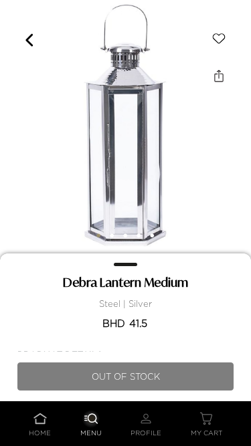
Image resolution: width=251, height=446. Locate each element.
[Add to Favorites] (219, 38)
